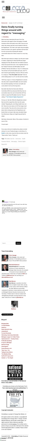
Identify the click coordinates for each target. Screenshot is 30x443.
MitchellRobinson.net (7, 277)
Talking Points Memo (7, 352)
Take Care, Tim (5, 350)
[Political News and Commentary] (15, 9)
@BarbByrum (19, 297)
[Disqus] (15, 178)
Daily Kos (3, 327)
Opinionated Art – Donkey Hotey (9, 339)
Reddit (3, 133)
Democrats (4, 23)
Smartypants (4, 346)
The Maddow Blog (6, 354)
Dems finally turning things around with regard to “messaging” (13, 29)
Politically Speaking (6, 340)
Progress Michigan (6, 342)
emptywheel (4, 331)
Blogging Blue (5, 323)
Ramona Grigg (5, 344)
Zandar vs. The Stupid (7, 358)
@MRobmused (10, 275)
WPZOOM (10, 438)
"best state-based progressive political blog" (14, 388)
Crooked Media (5, 325)
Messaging (14, 141)
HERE (23, 273)
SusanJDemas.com (6, 348)
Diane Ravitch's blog (6, 329)
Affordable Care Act (9, 138)
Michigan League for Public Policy (10, 337)
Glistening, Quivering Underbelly (9, 335)
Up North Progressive (7, 356)
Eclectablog (6, 37)
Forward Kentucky (6, 333)
